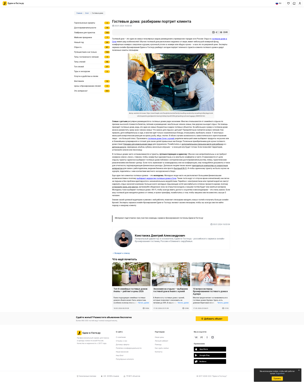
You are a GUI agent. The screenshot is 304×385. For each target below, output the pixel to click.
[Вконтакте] (196, 337)
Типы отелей (79, 62)
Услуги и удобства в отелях (86, 76)
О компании (121, 337)
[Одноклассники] (207, 337)
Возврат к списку (122, 253)
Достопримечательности (85, 28)
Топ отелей (79, 67)
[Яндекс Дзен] (212, 337)
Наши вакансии (122, 352)
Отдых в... (78, 47)
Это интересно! (81, 91)
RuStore (203, 361)
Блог (87, 13)
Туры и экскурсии (82, 71)
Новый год (79, 42)
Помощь (158, 344)
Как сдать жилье (162, 348)
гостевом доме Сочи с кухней (161, 138)
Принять (277, 378)
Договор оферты (122, 344)
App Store (204, 349)
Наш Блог (120, 355)
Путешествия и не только (85, 52)
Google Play (205, 355)
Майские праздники (83, 37)
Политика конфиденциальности (128, 348)
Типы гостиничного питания (86, 57)
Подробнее (280, 373)
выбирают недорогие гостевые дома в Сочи (156, 178)
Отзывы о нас (121, 341)
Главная (79, 13)
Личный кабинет (161, 341)
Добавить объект (213, 318)
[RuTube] (201, 337)
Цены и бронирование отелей (87, 86)
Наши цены (159, 337)
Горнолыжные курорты (84, 23)
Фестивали (79, 81)
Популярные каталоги (125, 359)
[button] (288, 3)
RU (280, 3)
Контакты (158, 352)
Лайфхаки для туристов (84, 32)
